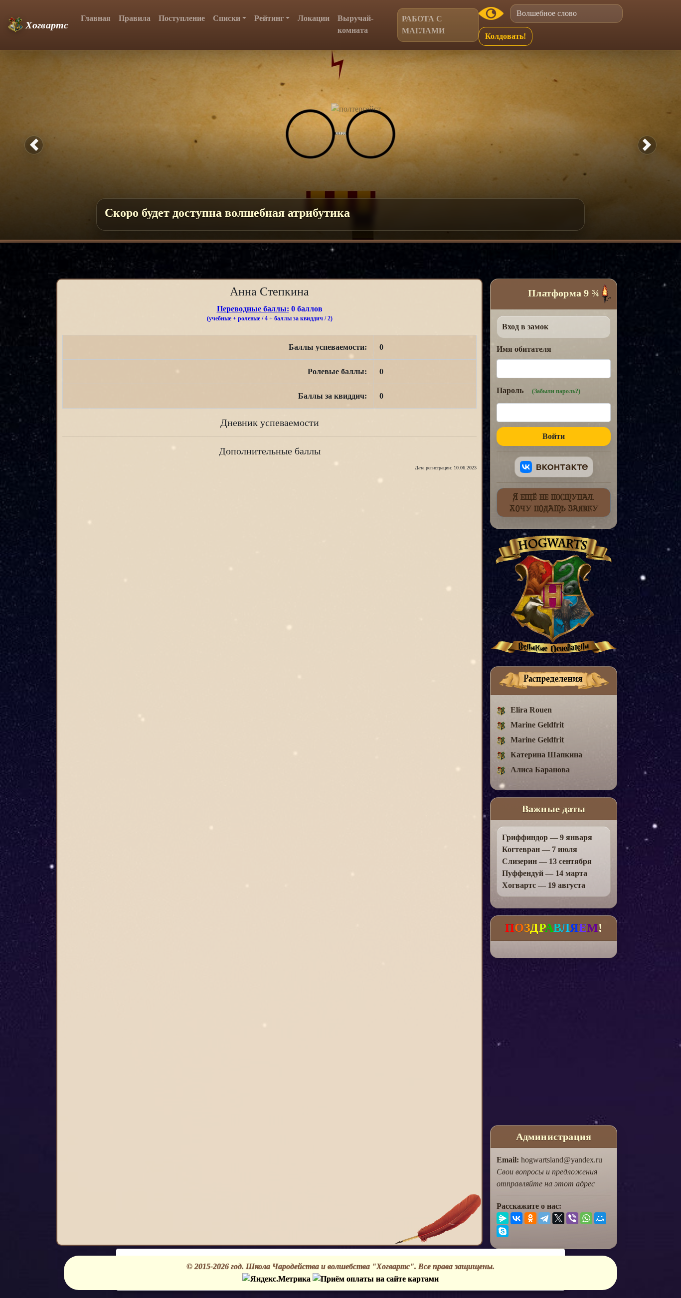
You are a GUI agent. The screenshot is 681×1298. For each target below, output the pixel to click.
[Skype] (503, 1231)
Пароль (538, 390)
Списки (226, 18)
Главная (96, 18)
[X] (558, 1218)
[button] (34, 145)
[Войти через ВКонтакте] (553, 466)
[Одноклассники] (530, 1218)
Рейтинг (269, 18)
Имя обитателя (524, 349)
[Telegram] (544, 1218)
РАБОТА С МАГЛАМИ (423, 24)
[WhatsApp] (586, 1218)
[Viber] (572, 1218)
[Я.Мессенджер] (503, 1218)
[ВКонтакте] (516, 1218)
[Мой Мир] (600, 1218)
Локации (314, 18)
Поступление (182, 18)
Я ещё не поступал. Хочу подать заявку (554, 502)
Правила (135, 18)
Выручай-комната (355, 24)
